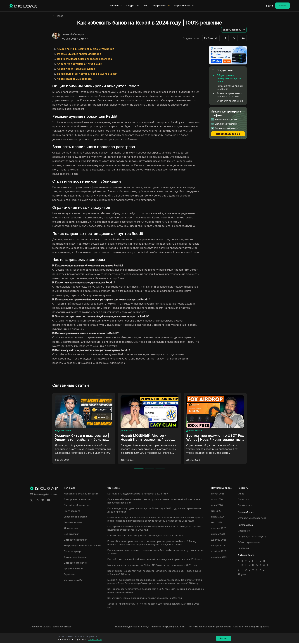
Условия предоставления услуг (132, 626)
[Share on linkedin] (37, 500)
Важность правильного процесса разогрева (84, 58)
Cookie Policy (95, 639)
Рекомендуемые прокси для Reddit (79, 53)
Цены (145, 5)
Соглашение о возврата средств (251, 626)
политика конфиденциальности (168, 626)
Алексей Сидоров (73, 34)
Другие (242, 574)
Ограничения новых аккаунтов (76, 68)
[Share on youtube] (48, 500)
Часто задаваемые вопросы (74, 78)
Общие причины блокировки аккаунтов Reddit (85, 48)
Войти (269, 5)
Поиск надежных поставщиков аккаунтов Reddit (87, 73)
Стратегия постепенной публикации (79, 63)
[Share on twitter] (31, 500)
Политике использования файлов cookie (209, 626)
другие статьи (67, 430)
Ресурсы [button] (130, 5)
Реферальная (159, 5)
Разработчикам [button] (182, 5)
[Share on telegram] (42, 500)
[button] (234, 30)
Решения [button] (114, 5)
